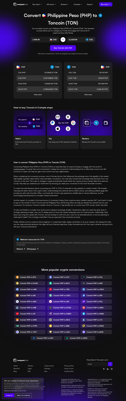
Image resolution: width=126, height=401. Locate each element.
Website (20, 249)
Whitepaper (31, 249)
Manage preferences (10, 390)
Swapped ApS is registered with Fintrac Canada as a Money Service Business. (73, 386)
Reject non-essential (23, 395)
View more (38, 95)
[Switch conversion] (63, 39)
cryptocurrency (19, 169)
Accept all (9, 395)
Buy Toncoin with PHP (63, 48)
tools (102, 191)
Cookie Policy (22, 390)
